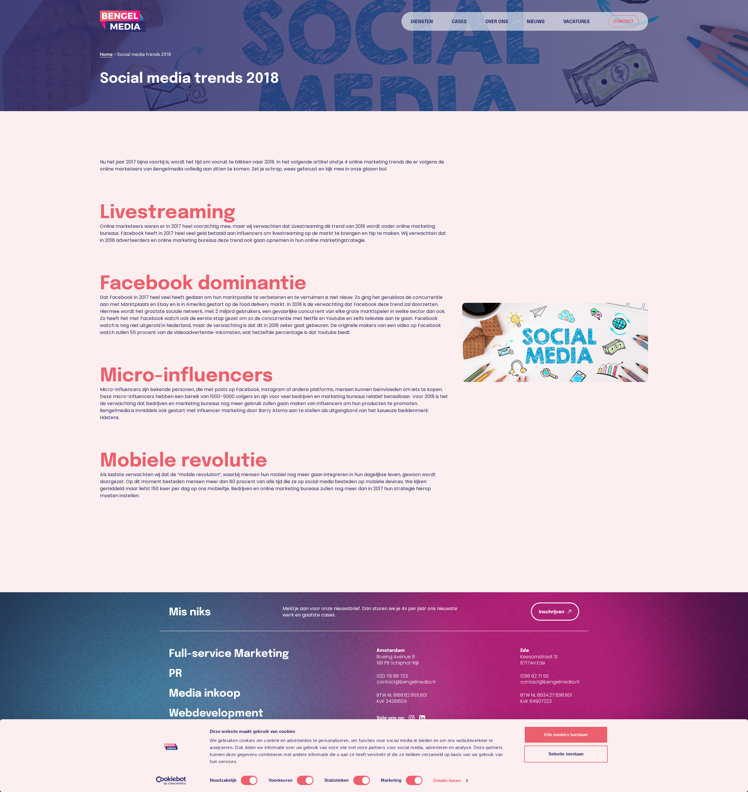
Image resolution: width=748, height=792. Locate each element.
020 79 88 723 (392, 676)
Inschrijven (551, 612)
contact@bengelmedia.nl (406, 682)
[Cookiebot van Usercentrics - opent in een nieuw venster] (171, 780)
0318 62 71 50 (534, 676)
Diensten (422, 21)
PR (175, 674)
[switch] (305, 780)
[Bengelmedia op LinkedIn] (422, 718)
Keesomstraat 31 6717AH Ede (538, 659)
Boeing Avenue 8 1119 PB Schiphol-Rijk (398, 659)
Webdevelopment (216, 713)
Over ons (496, 21)
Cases (459, 21)
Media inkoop (204, 693)
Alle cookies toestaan (566, 734)
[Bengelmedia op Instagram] (412, 718)
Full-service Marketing (229, 654)
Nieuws (536, 21)
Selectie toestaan (566, 753)
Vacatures (576, 21)
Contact (623, 21)
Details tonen (446, 780)
